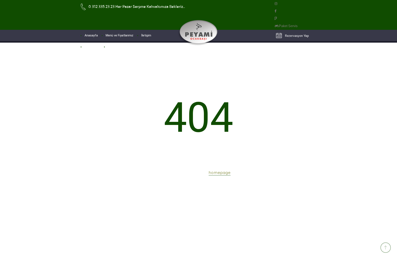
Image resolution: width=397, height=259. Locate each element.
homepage (220, 173)
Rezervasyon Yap (297, 36)
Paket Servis (288, 26)
